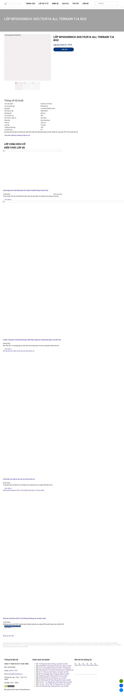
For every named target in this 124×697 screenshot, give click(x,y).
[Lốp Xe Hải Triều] (13, 3)
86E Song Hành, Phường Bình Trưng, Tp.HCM (54, 676)
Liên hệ (85, 4)
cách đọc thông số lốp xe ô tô (20, 135)
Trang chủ (7, 22)
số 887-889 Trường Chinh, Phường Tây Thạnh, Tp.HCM (55, 666)
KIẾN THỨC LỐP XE (14, 147)
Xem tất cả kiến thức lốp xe (12, 626)
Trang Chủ (30, 4)
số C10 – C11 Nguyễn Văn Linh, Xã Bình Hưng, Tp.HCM (56, 682)
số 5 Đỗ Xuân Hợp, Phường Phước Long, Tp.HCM (53, 686)
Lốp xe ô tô (43, 4)
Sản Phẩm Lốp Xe (16, 22)
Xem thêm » (8, 199)
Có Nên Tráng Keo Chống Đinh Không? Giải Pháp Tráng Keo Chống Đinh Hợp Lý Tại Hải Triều (32, 340)
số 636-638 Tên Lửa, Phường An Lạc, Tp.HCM (52, 678)
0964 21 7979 (13, 670)
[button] (7, 62)
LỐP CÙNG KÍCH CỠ (14, 144)
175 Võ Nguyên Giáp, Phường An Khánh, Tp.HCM (55, 674)
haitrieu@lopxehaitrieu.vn (15, 674)
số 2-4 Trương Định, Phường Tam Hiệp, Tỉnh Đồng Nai (54, 668)
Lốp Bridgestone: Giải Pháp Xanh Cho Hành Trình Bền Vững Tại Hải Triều (25, 190)
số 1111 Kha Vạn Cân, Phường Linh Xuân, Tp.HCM (53, 672)
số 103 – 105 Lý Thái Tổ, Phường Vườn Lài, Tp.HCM (55, 684)
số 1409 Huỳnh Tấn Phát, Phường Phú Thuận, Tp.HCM (55, 680)
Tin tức (75, 4)
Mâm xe (55, 4)
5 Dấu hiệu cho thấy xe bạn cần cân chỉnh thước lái (19, 479)
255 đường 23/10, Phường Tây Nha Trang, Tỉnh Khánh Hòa (56, 670)
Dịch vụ (65, 4)
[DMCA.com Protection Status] (9, 686)
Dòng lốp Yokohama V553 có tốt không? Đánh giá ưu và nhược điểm (24, 618)
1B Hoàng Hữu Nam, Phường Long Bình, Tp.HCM (53, 664)
